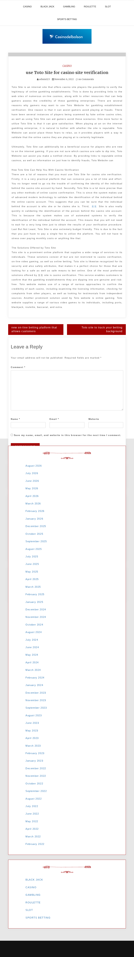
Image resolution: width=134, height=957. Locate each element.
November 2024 (35, 617)
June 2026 (32, 480)
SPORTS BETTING (67, 19)
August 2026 (33, 465)
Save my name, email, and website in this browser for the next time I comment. (67, 435)
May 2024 (31, 654)
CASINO (27, 6)
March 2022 (33, 836)
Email (54, 419)
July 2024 (31, 639)
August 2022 (33, 798)
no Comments (86, 79)
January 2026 (34, 518)
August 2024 (33, 632)
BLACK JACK (47, 6)
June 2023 (32, 722)
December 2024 (35, 609)
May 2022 (31, 821)
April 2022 (32, 828)
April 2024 (32, 662)
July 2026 (31, 473)
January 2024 (34, 685)
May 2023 (31, 730)
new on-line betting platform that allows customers (34, 329)
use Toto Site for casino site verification (67, 72)
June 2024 (32, 647)
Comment (18, 367)
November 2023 (35, 700)
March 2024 (33, 670)
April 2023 (32, 738)
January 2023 (34, 760)
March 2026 (33, 503)
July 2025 (31, 556)
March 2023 (33, 745)
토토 (94, 206)
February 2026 (34, 511)
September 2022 (36, 791)
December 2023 (35, 692)
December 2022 (35, 768)
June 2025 (32, 564)
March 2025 (33, 586)
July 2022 (31, 806)
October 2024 (34, 624)
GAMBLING (69, 6)
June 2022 (32, 813)
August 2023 (33, 715)
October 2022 (34, 783)
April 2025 (32, 579)
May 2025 (31, 571)
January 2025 (34, 602)
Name (15, 419)
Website (93, 419)
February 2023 (34, 753)
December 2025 (35, 526)
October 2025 (34, 533)
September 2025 (36, 541)
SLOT (108, 6)
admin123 (44, 79)
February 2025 (34, 594)
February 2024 (34, 677)
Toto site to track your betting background (102, 329)
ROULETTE (90, 6)
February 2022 (34, 844)
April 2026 (32, 496)
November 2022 (35, 775)
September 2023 (36, 707)
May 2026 (31, 488)
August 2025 (33, 549)
